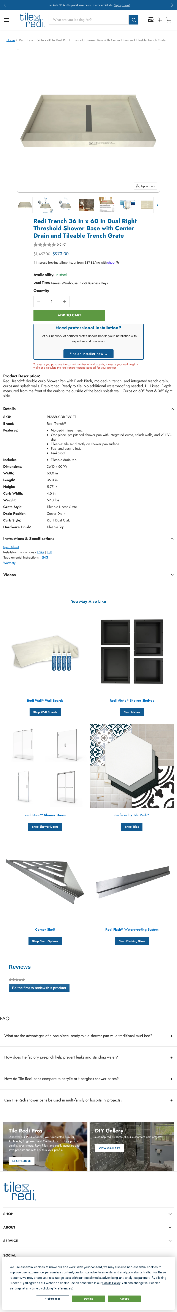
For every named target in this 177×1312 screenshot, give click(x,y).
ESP (49, 552)
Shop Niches (132, 712)
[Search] (133, 20)
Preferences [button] (63, 1288)
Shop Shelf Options (45, 941)
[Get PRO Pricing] (151, 20)
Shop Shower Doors (45, 827)
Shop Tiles (132, 827)
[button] (5, 5)
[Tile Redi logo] (32, 20)
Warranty (9, 562)
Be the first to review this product (41, 989)
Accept (124, 1298)
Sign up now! (122, 5)
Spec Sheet (11, 547)
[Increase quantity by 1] (64, 301)
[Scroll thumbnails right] (156, 205)
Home (10, 40)
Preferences (52, 1298)
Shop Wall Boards (45, 712)
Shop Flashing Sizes (132, 941)
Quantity (41, 290)
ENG (40, 552)
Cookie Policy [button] (111, 1283)
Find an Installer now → (89, 354)
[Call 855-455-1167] (160, 20)
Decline (88, 1298)
